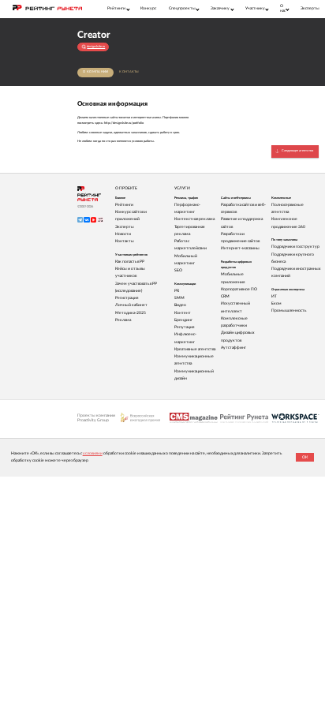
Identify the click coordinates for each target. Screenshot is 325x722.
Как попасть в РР (129, 262)
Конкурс (148, 8)
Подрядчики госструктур (295, 247)
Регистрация (126, 298)
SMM (179, 298)
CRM (225, 296)
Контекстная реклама (194, 219)
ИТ (274, 296)
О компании (95, 71)
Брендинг (183, 320)
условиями (93, 453)
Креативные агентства (194, 349)
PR (176, 291)
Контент (182, 313)
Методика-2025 (130, 313)
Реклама (123, 320)
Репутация (184, 327)
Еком (276, 303)
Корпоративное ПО (239, 289)
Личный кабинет (131, 305)
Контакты (129, 71)
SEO (178, 270)
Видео (180, 305)
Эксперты (310, 8)
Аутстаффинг (233, 348)
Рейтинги (124, 205)
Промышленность (288, 310)
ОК (305, 457)
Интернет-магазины (240, 248)
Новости (123, 234)
